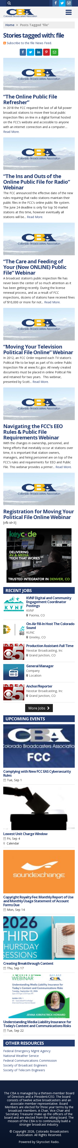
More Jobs (37, 708)
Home (9, 25)
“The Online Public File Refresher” (30, 99)
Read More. (11, 132)
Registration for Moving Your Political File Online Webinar (38, 514)
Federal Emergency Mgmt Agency (26, 1051)
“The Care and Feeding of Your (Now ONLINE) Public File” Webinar (34, 267)
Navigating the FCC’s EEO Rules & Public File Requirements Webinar (33, 431)
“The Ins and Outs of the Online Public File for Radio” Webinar (36, 181)
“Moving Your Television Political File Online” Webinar (38, 349)
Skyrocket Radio (47, 1142)
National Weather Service (21, 1056)
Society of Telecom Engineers (24, 1070)
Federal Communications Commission (30, 1060)
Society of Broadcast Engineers (25, 1065)
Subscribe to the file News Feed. (29, 43)
